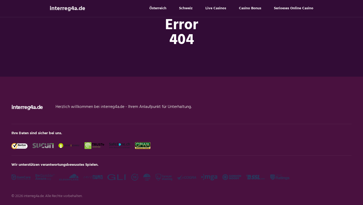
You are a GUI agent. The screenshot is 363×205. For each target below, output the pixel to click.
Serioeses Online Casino (293, 8)
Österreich (157, 8)
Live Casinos (215, 8)
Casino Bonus (250, 8)
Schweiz (186, 8)
